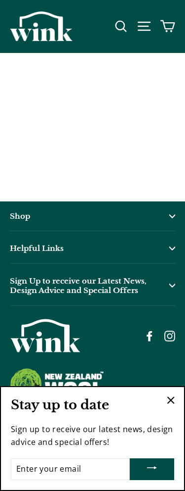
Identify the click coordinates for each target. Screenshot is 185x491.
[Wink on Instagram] (169, 335)
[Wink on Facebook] (149, 335)
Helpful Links (37, 248)
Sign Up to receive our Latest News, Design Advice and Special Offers (78, 285)
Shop (20, 216)
